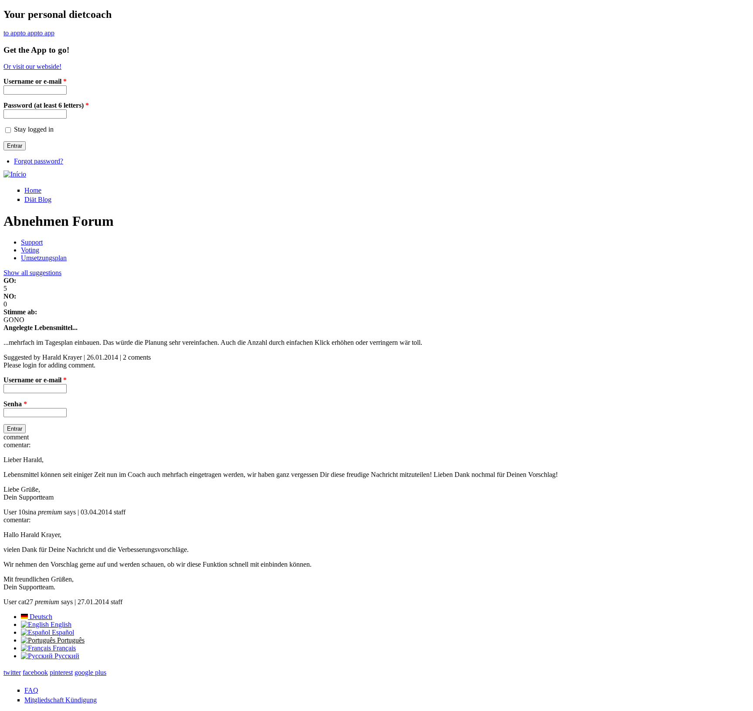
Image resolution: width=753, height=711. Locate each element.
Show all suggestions (32, 272)
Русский (66, 656)
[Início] (14, 174)
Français (63, 648)
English (60, 624)
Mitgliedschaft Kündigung (60, 700)
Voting (30, 250)
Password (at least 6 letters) (46, 105)
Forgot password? (38, 161)
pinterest (61, 672)
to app (11, 33)
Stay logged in (34, 129)
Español (62, 632)
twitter (12, 672)
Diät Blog (37, 199)
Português (70, 640)
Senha (15, 404)
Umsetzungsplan (44, 258)
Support (32, 242)
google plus (90, 672)
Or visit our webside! (32, 66)
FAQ (31, 690)
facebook (35, 672)
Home (32, 190)
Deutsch (40, 616)
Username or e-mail (35, 81)
